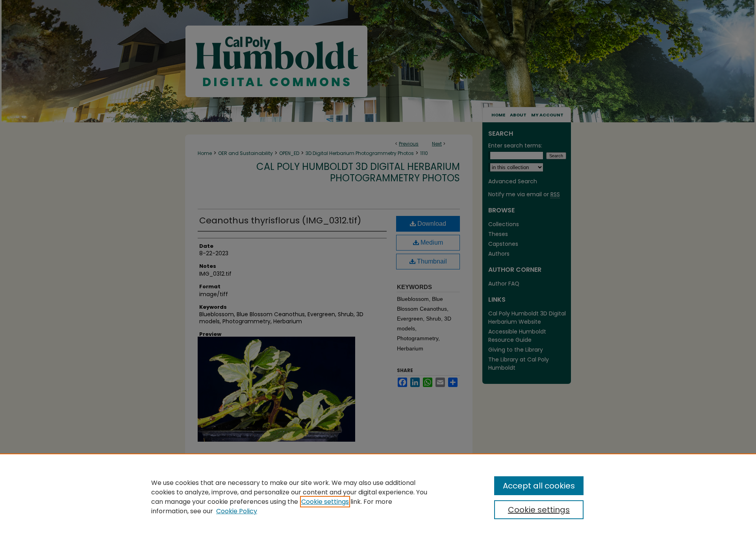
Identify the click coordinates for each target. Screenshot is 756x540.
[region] (378, 496)
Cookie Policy (236, 511)
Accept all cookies (539, 485)
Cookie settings (325, 501)
